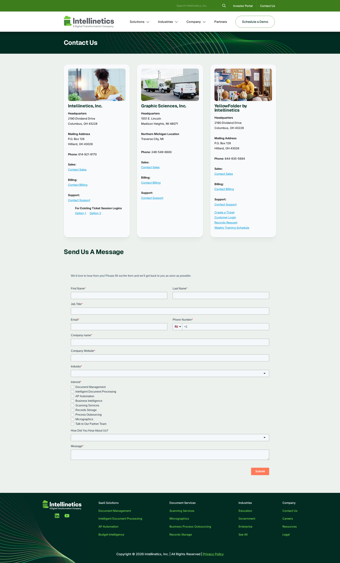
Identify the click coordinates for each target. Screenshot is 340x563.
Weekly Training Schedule (231, 227)
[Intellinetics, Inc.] (89, 22)
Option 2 (95, 213)
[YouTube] (67, 516)
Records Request (225, 222)
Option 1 (80, 213)
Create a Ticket (224, 212)
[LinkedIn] (57, 516)
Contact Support (79, 200)
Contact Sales (77, 169)
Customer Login (225, 217)
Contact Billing (77, 185)
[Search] (224, 5)
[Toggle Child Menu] (147, 21)
